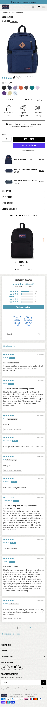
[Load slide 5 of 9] (23, 76)
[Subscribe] (43, 682)
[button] (43, 7)
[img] (8, 355)
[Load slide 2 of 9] (16, 76)
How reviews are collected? (12, 634)
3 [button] (24, 628)
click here (12, 689)
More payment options (29, 150)
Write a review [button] (23, 307)
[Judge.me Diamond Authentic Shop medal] (17, 320)
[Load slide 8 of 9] (30, 76)
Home (5, 12)
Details (41, 159)
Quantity (5, 134)
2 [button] (20, 628)
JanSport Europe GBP (16, 696)
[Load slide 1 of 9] (14, 76)
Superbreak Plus (21, 262)
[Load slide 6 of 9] (25, 76)
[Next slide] (42, 244)
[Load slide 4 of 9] (21, 76)
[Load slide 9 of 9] (32, 76)
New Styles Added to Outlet (25, 2)
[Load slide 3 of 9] (19, 76)
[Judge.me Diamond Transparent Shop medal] (28, 320)
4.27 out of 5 (29, 284)
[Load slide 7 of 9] (27, 76)
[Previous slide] (4, 244)
